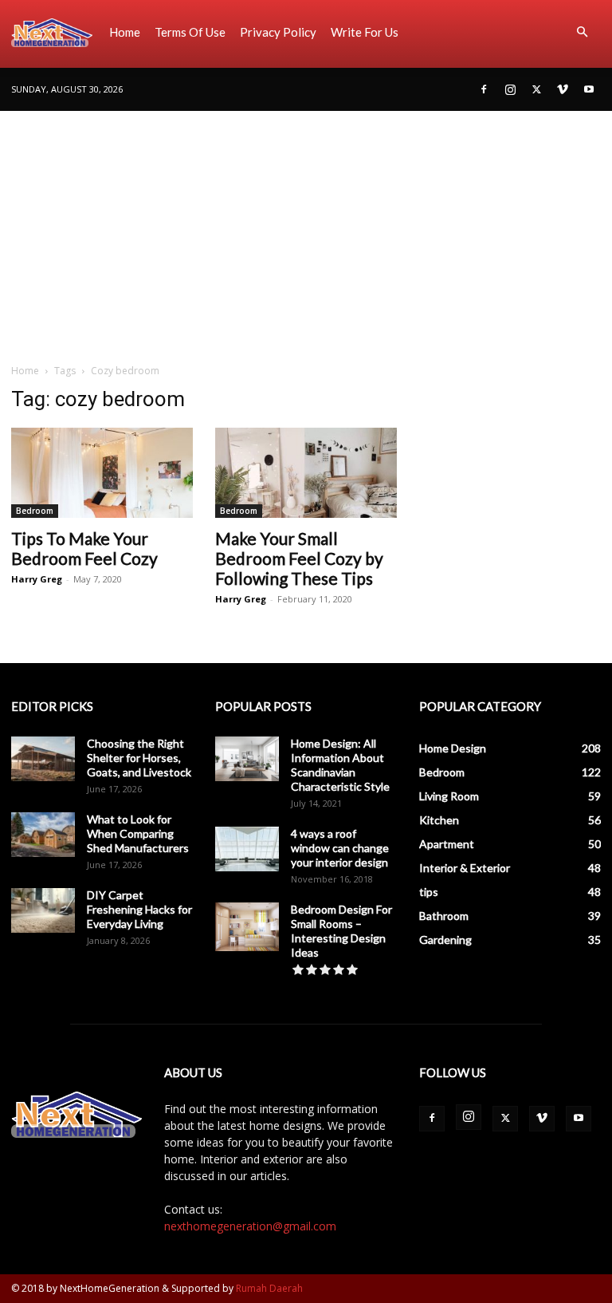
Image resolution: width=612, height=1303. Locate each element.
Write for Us (364, 32)
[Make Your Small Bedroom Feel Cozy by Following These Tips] (306, 473)
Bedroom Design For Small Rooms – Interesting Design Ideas (341, 930)
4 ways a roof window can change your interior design (340, 848)
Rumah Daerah (269, 1288)
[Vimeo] (563, 89)
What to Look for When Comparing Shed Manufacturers (138, 833)
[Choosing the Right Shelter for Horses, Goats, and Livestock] (43, 758)
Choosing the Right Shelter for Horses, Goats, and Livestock (139, 757)
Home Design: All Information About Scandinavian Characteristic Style (340, 764)
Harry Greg (36, 579)
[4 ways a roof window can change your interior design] (247, 849)
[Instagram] (510, 89)
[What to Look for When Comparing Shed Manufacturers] (43, 834)
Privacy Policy (278, 32)
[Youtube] (589, 89)
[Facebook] (484, 89)
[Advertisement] (306, 230)
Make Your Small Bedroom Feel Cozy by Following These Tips (299, 558)
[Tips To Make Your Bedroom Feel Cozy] (102, 473)
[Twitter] (536, 89)
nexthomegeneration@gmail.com (250, 1226)
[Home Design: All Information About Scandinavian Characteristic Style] (247, 758)
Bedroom (34, 510)
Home (124, 32)
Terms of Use (190, 32)
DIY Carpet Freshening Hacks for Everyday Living (139, 909)
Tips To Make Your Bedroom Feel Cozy (84, 548)
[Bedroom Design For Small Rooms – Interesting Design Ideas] (247, 927)
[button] (582, 32)
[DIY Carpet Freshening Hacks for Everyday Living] (43, 910)
